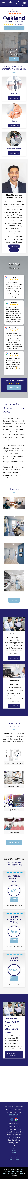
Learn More (14, 59)
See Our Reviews (14, 387)
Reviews (14, 1155)
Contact (14, 250)
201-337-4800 (14, 11)
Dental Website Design (17, 1173)
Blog (14, 1153)
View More (14, 600)
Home (14, 1148)
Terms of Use (15, 1171)
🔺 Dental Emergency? (14, 13)
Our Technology (14, 842)
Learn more (14, 98)
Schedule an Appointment (14, 899)
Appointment (14, 1159)
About (14, 1150)
